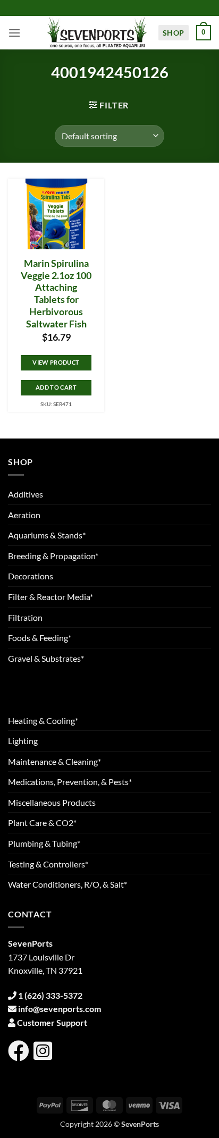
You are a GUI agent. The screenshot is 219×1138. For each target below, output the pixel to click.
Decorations (30, 576)
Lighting (23, 741)
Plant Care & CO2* (42, 822)
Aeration (24, 515)
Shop (173, 32)
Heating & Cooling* (43, 720)
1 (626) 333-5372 (50, 995)
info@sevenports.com (59, 1009)
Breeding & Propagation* (53, 556)
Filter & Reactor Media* (50, 597)
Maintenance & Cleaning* (54, 761)
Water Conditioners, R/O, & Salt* (67, 884)
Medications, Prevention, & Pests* (70, 782)
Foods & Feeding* (39, 638)
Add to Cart (56, 387)
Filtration (25, 617)
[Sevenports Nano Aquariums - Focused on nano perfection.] (97, 32)
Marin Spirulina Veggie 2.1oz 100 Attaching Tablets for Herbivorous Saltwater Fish (56, 294)
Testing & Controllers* (48, 864)
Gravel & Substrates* (46, 658)
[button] (14, 33)
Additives (25, 494)
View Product (55, 362)
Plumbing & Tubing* (44, 843)
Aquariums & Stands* (47, 535)
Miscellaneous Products (52, 802)
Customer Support (52, 1022)
